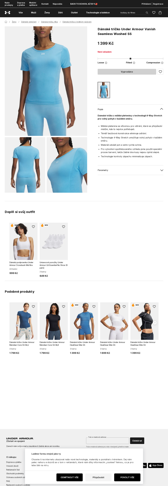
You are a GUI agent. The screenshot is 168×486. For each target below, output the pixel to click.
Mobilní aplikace (33, 4)
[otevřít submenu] (25, 12)
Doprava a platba (21, 4)
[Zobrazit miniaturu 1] (25, 165)
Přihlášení (146, 4)
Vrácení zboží (12, 466)
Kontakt (45, 4)
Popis (100, 109)
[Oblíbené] (153, 12)
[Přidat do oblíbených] (33, 227)
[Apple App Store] (156, 465)
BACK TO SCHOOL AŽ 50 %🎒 (84, 4)
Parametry (103, 170)
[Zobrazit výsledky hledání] (147, 13)
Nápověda (57, 4)
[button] (160, 72)
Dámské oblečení (28, 22)
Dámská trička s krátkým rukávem (77, 22)
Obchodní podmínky (15, 473)
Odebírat (137, 440)
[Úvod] (6, 22)
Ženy (14, 22)
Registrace (158, 4)
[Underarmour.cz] (7, 12)
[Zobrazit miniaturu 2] (67, 165)
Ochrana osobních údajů (16, 477)
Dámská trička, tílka (49, 22)
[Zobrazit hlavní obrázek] (46, 81)
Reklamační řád (13, 470)
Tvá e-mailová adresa (97, 437)
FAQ (8, 481)
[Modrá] (104, 90)
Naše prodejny (9, 4)
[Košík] (160, 12)
